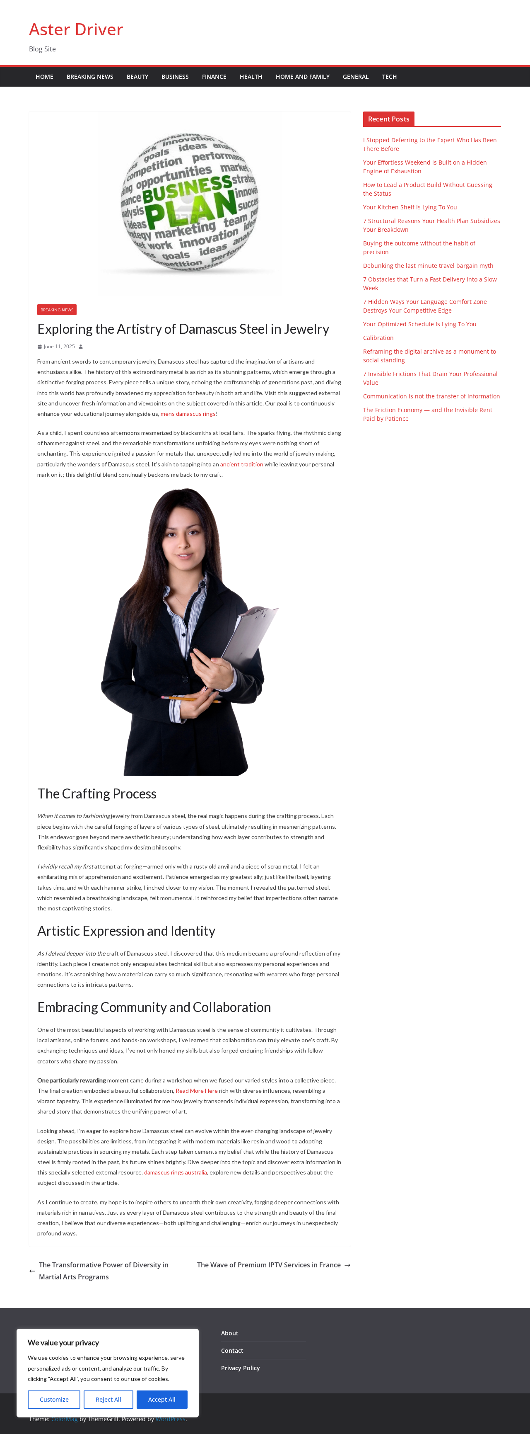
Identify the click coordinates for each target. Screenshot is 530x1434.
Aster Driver (76, 28)
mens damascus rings (188, 413)
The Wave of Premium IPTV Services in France (269, 1264)
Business (175, 76)
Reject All (108, 1399)
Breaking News (90, 76)
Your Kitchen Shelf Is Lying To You (410, 207)
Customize (54, 1399)
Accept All (162, 1399)
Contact (232, 1350)
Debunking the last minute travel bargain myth (428, 265)
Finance (214, 76)
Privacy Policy (240, 1368)
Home (44, 76)
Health (251, 76)
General (356, 76)
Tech (389, 76)
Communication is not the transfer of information (431, 396)
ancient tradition (241, 464)
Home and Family (303, 76)
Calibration (378, 338)
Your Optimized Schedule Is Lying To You (420, 324)
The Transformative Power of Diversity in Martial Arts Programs (104, 1270)
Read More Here (197, 1090)
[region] (108, 1373)
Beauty (137, 76)
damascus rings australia (175, 1172)
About (229, 1333)
